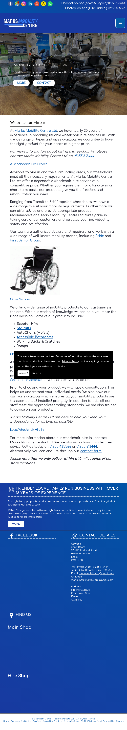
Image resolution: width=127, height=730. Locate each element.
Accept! (23, 373)
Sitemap (120, 721)
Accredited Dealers (52, 721)
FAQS (83, 721)
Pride (99, 236)
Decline (36, 373)
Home (6, 721)
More (21, 82)
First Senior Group (25, 240)
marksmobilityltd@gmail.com (96, 573)
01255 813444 (116, 3)
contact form (91, 451)
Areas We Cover (71, 721)
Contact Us (108, 721)
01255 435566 (116, 8)
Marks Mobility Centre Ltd (36, 130)
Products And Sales (21, 721)
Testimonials (94, 721)
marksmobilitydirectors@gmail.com (92, 580)
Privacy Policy (70, 361)
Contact (44, 82)
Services (37, 721)
